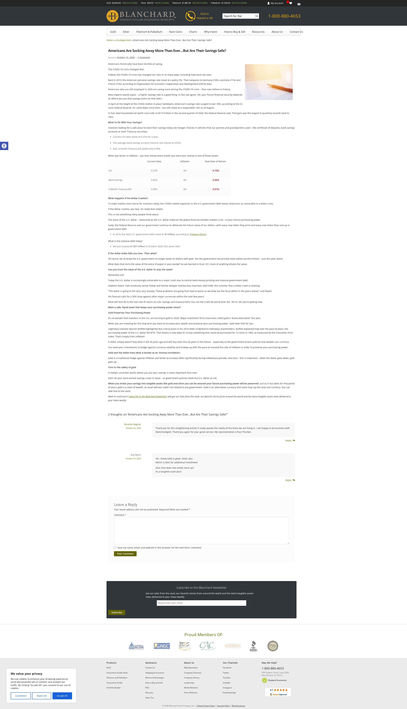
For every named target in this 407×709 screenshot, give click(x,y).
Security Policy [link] (223, 705)
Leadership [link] (189, 682)
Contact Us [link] (296, 31)
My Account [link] (277, 3)
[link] (4, 146)
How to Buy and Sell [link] (154, 682)
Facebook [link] (227, 667)
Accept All (62, 695)
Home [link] (110, 40)
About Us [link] (277, 31)
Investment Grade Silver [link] (117, 672)
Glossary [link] (149, 692)
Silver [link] (126, 31)
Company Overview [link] (192, 672)
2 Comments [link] (144, 57)
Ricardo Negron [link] (132, 424)
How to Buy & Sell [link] (234, 31)
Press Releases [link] (190, 692)
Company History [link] (191, 677)
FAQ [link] (147, 687)
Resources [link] (258, 31)
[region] (41, 685)
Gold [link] (113, 31)
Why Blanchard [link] (190, 667)
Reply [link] (288, 440)
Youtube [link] (226, 677)
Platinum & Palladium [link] (149, 31)
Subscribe (116, 612)
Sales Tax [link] (149, 697)
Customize (20, 695)
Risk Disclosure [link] (238, 705)
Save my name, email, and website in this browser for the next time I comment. (159, 547)
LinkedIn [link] (226, 682)
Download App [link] (229, 692)
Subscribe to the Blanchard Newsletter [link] (148, 396)
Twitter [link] (226, 672)
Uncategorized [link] (123, 40)
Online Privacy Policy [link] (206, 705)
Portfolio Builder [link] (114, 687)
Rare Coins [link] (175, 31)
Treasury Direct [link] (198, 234)
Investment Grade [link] (114, 682)
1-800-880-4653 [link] (284, 16)
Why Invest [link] (210, 31)
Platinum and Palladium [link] (117, 677)
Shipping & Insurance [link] (154, 672)
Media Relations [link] (191, 687)
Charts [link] (193, 31)
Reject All (42, 695)
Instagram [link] (227, 687)
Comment (120, 514)
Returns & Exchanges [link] (154, 677)
